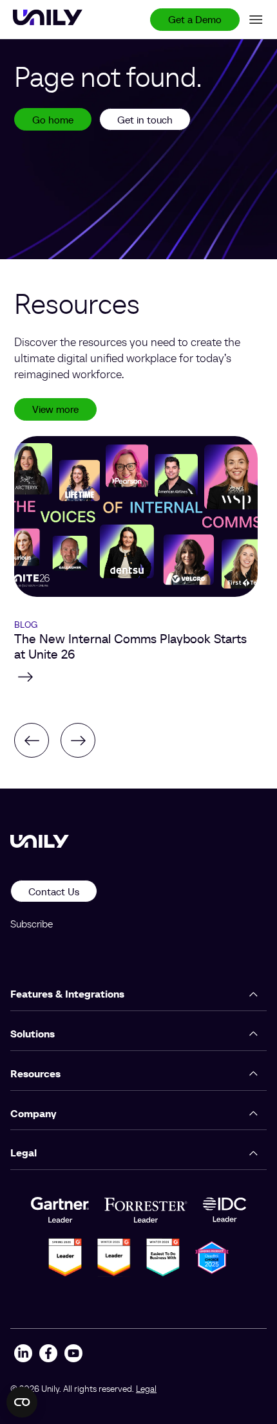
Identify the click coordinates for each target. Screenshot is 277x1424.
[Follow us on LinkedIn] (22, 1354)
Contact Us (53, 891)
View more (55, 409)
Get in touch (145, 119)
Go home (52, 119)
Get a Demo (195, 19)
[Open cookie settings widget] (21, 1402)
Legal (146, 1388)
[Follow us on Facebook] (48, 1354)
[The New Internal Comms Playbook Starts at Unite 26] (136, 676)
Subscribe (31, 923)
